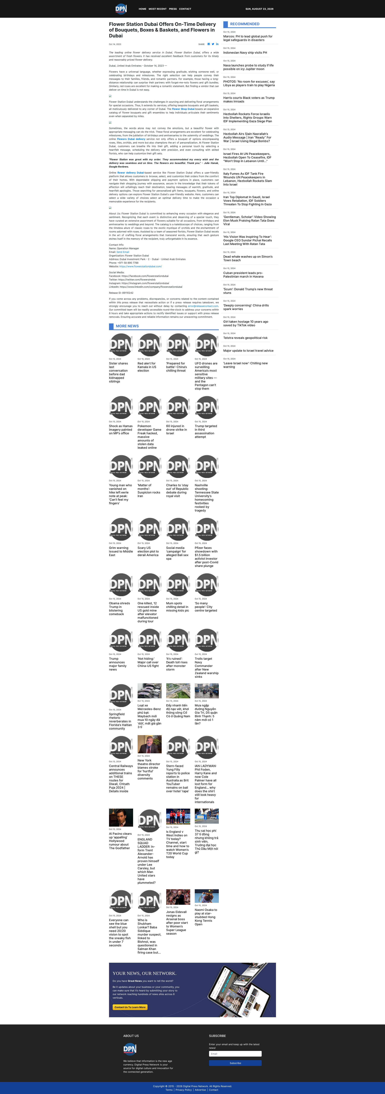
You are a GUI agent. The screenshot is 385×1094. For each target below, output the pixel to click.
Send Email (123, 251)
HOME (142, 8)
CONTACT (185, 8)
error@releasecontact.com (203, 305)
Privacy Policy (184, 1089)
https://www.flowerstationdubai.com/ (140, 266)
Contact (213, 1089)
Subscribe (235, 1063)
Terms (169, 1089)
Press (173, 8)
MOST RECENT (158, 8)
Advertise (200, 1089)
